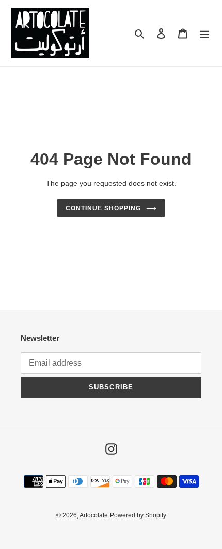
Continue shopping (103, 208)
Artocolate (94, 515)
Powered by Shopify (138, 515)
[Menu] (204, 33)
